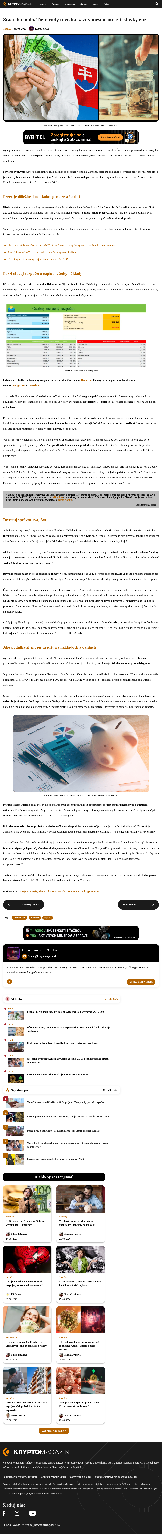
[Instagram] (17, 1513)
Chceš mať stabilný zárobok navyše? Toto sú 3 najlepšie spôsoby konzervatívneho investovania (61, 245)
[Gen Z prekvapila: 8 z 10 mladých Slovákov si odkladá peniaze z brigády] (27, 1320)
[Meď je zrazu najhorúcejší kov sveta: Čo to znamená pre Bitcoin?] (80, 1380)
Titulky (7, 28)
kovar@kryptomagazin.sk (42, 956)
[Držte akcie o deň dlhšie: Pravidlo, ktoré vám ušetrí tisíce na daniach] (16, 1047)
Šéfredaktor (51, 950)
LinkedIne (34, 385)
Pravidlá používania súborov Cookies (115, 1476)
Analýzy (63, 1277)
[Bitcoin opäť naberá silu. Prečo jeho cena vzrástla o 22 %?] (16, 1079)
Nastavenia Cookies (79, 1476)
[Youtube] (32, 1513)
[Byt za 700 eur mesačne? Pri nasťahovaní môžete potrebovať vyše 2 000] (16, 1016)
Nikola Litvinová (19, 1234)
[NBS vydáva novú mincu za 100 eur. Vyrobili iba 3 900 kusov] (27, 1199)
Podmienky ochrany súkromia (20, 1476)
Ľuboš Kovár (42, 28)
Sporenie (35, 917)
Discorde (86, 380)
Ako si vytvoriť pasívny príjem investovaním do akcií (38, 259)
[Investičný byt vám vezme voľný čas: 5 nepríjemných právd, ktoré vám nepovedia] (27, 1380)
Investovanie (19, 917)
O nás (7, 1525)
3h (104, 1090)
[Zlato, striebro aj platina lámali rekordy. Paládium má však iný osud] (80, 1259)
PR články (16, 1294)
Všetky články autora (141, 981)
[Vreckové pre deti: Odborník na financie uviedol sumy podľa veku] (80, 1199)
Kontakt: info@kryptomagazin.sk (36, 1525)
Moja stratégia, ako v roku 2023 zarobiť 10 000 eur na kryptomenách (60, 891)
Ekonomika (11, 1337)
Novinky (10, 1217)
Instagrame (18, 385)
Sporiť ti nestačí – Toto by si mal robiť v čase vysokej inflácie (42, 252)
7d (115, 1090)
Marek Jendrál (18, 1415)
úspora (47, 917)
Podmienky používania (53, 1476)
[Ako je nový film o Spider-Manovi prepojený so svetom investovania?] (27, 1259)
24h (109, 1090)
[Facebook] (4, 1513)
